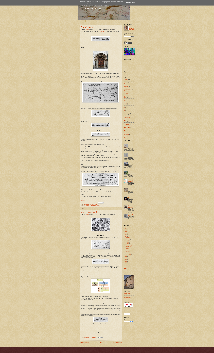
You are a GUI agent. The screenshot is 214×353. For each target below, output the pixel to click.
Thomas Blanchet (104, 253)
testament (125, 121)
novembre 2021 (128, 253)
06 (124, 135)
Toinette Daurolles (87, 27)
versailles (125, 111)
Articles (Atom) (86, 344)
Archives (125, 103)
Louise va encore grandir (89, 212)
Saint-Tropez (126, 114)
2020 (126, 234)
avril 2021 (127, 242)
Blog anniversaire (126, 124)
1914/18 (125, 97)
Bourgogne (125, 131)
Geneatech (87, 29)
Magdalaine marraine (127, 293)
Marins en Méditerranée (127, 89)
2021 (126, 236)
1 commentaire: (93, 337)
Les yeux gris (130, 188)
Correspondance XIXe (127, 106)
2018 (126, 231)
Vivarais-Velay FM (127, 113)
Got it (133, 2)
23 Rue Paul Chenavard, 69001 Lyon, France (93, 205)
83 (124, 83)
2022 (126, 256)
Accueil (82, 21)
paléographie (126, 133)
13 (124, 96)
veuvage (95, 204)
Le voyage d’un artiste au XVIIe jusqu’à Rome (130, 180)
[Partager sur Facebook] (101, 203)
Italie (124, 123)
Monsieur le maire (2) (127, 297)
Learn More (128, 2)
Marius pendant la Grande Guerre (131, 153)
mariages (92, 204)
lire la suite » (83, 200)
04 (124, 120)
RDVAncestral (126, 94)
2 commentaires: (94, 202)
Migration (125, 116)
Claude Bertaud (116, 323)
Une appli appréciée (127, 294)
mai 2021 (127, 243)
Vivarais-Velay (126, 93)
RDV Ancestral (104, 21)
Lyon (90, 204)
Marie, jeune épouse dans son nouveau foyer (131, 206)
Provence (125, 82)
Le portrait (125, 296)
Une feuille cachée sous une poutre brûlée (131, 145)
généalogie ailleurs (127, 127)
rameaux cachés (126, 134)
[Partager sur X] (100, 203)
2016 (126, 228)
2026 (126, 262)
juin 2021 (127, 248)
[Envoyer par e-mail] (98, 203)
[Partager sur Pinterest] (103, 203)
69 (124, 107)
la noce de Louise (101, 31)
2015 (126, 227)
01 (124, 130)
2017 (126, 230)
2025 (126, 261)
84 (124, 137)
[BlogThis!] (99, 203)
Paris (125, 90)
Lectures (119, 21)
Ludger (125, 268)
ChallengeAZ (95, 21)
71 (124, 128)
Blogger (114, 350)
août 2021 (127, 251)
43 (124, 110)
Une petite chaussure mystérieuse (130, 163)
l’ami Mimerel (91, 274)
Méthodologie (126, 86)
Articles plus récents (84, 342)
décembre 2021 (128, 254)
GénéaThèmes (86, 204)
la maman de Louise (116, 332)
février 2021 (128, 239)
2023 (126, 258)
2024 (126, 259)
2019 (126, 233)
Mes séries (112, 21)
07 (124, 100)
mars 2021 (127, 240)
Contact (88, 21)
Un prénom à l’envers (130, 197)
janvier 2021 (128, 237)
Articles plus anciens (117, 342)
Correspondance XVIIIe (127, 117)
